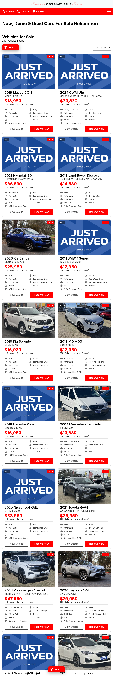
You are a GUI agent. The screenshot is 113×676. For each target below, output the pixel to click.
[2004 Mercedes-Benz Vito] (84, 403)
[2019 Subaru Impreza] (84, 652)
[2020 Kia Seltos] (28, 237)
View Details (16, 128)
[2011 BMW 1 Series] (84, 237)
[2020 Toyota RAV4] (84, 569)
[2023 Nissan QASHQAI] (28, 652)
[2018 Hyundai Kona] (28, 403)
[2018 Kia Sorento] (28, 320)
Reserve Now (41, 128)
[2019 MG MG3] (84, 320)
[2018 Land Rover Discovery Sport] (84, 154)
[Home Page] (56, 4)
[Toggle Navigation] (109, 11)
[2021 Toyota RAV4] (84, 486)
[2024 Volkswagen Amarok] (28, 569)
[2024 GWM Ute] (84, 71)
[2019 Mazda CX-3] (28, 71)
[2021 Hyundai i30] (28, 154)
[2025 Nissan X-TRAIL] (28, 486)
